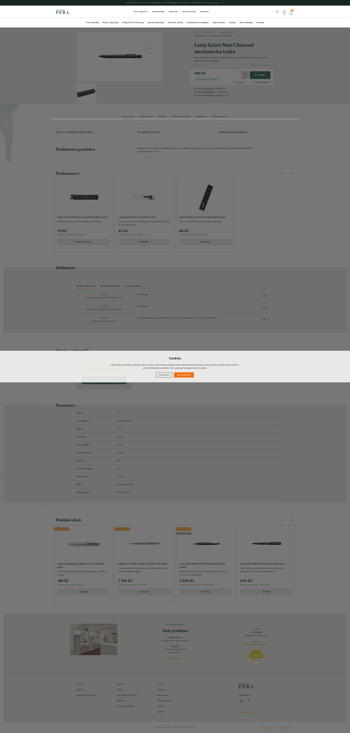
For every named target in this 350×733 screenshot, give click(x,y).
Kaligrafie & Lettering (133, 22)
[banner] (63, 11)
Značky (232, 22)
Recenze (162, 116)
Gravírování (158, 11)
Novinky (260, 22)
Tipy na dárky (218, 22)
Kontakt (204, 11)
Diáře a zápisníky (110, 22)
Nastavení (164, 375)
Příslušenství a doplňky (197, 22)
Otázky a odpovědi (181, 116)
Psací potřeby (92, 22)
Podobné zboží (219, 116)
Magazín (173, 11)
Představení (128, 116)
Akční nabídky (246, 22)
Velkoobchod (189, 11)
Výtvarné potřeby (156, 22)
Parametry (201, 116)
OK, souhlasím (184, 375)
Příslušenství (146, 116)
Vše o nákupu (141, 11)
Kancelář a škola (175, 22)
